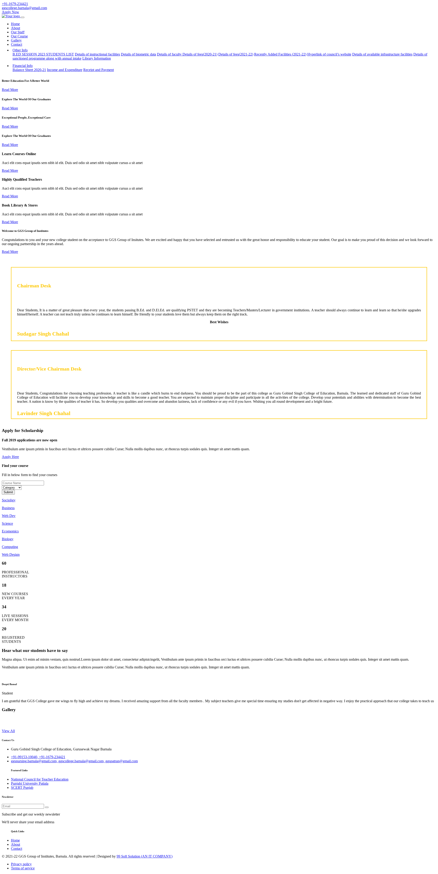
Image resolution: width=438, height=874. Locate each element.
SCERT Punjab (22, 787)
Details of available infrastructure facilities (382, 54)
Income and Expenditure (64, 70)
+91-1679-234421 (15, 4)
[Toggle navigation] (22, 17)
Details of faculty (169, 54)
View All (8, 731)
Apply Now (10, 12)
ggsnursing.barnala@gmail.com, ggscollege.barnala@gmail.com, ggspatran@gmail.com (74, 761)
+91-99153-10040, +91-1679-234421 (38, 757)
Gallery (16, 40)
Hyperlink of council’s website (329, 54)
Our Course (19, 36)
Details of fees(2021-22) (235, 54)
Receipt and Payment (98, 70)
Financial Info (23, 66)
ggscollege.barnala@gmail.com (24, 8)
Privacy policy (21, 864)
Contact (16, 44)
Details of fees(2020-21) (199, 54)
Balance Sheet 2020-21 (29, 70)
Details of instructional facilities (97, 54)
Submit (8, 492)
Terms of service (23, 868)
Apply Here (10, 457)
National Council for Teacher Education (39, 779)
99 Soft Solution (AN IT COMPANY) (144, 856)
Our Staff (17, 32)
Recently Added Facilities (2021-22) (280, 54)
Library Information (96, 58)
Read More (10, 90)
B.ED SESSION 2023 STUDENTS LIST (43, 54)
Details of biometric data (138, 54)
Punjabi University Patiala (29, 783)
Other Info (20, 50)
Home (15, 24)
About (15, 28)
